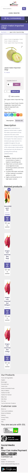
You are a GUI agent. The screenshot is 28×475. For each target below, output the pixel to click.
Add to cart (15, 91)
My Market (4, 32)
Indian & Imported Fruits (11, 107)
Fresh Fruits (14, 103)
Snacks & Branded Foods (7, 388)
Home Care (4, 386)
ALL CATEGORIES (14, 18)
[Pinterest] (18, 115)
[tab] (26, 21)
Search (24, 8)
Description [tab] (10, 120)
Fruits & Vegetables (13, 39)
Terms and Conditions (7, 411)
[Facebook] (5, 115)
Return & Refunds (6, 413)
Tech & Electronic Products (8, 403)
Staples (3, 380)
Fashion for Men (5, 392)
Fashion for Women (6, 395)
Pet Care (3, 401)
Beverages (4, 382)
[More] (21, 115)
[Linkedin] (11, 115)
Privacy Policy (4, 417)
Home (5, 39)
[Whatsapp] (15, 115)
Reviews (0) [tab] (19, 120)
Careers (3, 419)
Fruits (8, 109)
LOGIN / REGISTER (14, 13)
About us (3, 409)
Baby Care (4, 397)
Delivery (3, 415)
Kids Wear (4, 399)
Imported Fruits (16, 105)
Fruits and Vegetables (7, 378)
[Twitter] (8, 115)
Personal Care (5, 384)
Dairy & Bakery (5, 390)
